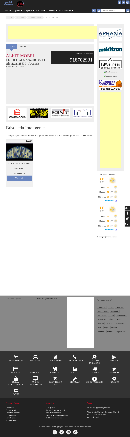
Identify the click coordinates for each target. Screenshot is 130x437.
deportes (101, 331)
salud (119, 319)
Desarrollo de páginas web (55, 410)
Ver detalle (19, 178)
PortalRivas (10, 408)
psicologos (102, 315)
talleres (109, 323)
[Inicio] (8, 3)
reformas (114, 327)
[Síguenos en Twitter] (61, 432)
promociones (103, 311)
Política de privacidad (54, 418)
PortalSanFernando (13, 413)
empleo (110, 331)
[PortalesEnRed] (21, 4)
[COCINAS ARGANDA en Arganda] (19, 152)
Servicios (40, 11)
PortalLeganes (11, 418)
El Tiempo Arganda (107, 174)
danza (111, 315)
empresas (119, 307)
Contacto (52, 11)
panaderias (119, 323)
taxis (99, 327)
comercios (102, 307)
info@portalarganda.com (101, 408)
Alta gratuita (50, 408)
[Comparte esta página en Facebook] (127, 213)
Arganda (17, 11)
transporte (115, 311)
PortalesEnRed (11, 420)
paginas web (121, 331)
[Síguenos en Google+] (68, 432)
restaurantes (121, 315)
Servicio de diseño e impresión (57, 415)
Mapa (23, 46)
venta (111, 307)
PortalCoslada (11, 415)
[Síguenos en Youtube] (75, 432)
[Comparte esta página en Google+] (127, 224)
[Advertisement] (54, 32)
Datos (12, 46)
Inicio (7, 11)
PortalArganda (11, 410)
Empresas (28, 11)
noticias (101, 323)
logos (106, 327)
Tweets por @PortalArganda (107, 237)
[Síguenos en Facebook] (55, 432)
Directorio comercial (53, 413)
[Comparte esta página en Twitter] (127, 218)
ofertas (111, 319)
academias (102, 319)
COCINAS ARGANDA (19, 163)
